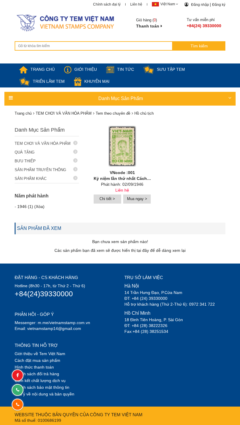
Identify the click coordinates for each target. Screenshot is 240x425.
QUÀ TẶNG (25, 152)
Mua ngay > (137, 199)
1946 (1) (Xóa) (30, 206)
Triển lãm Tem (49, 81)
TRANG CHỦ (42, 69)
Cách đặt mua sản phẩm (37, 360)
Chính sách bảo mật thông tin (42, 387)
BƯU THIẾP (25, 161)
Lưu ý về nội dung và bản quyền (44, 394)
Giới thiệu (85, 69)
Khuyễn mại (96, 81)
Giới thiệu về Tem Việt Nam (40, 353)
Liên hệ (136, 4)
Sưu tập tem (171, 69)
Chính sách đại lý (107, 4)
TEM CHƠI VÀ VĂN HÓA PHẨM (43, 143)
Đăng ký (218, 5)
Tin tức (125, 69)
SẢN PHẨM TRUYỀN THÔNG (40, 170)
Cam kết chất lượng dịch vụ (40, 380)
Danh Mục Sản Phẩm (120, 98)
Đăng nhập (200, 5)
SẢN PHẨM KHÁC (31, 178)
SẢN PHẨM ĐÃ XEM (39, 228)
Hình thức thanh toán (34, 367)
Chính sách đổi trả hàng (37, 373)
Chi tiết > (107, 199)
